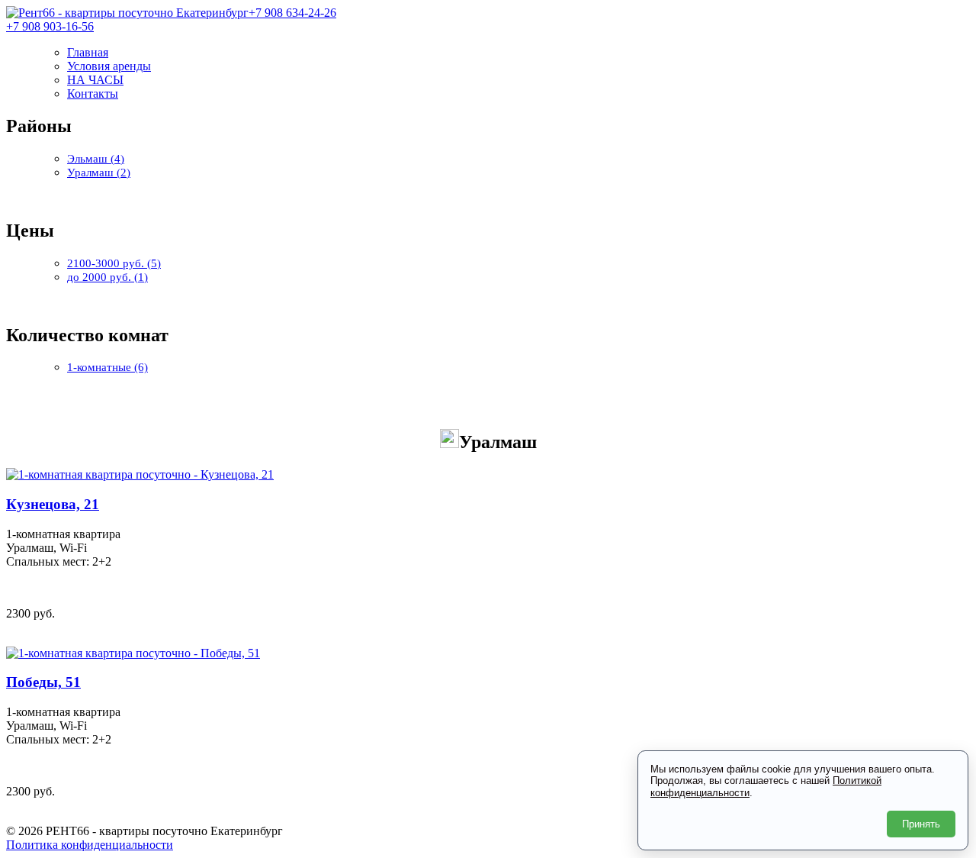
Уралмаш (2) (98, 172)
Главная (87, 52)
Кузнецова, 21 (52, 504)
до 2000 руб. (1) (107, 277)
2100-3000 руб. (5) (114, 263)
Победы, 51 (43, 682)
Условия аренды (109, 66)
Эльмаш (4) (95, 159)
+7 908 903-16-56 (50, 26)
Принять (921, 824)
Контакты (92, 93)
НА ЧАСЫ (95, 79)
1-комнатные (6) (107, 367)
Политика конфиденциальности (89, 844)
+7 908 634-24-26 (292, 12)
